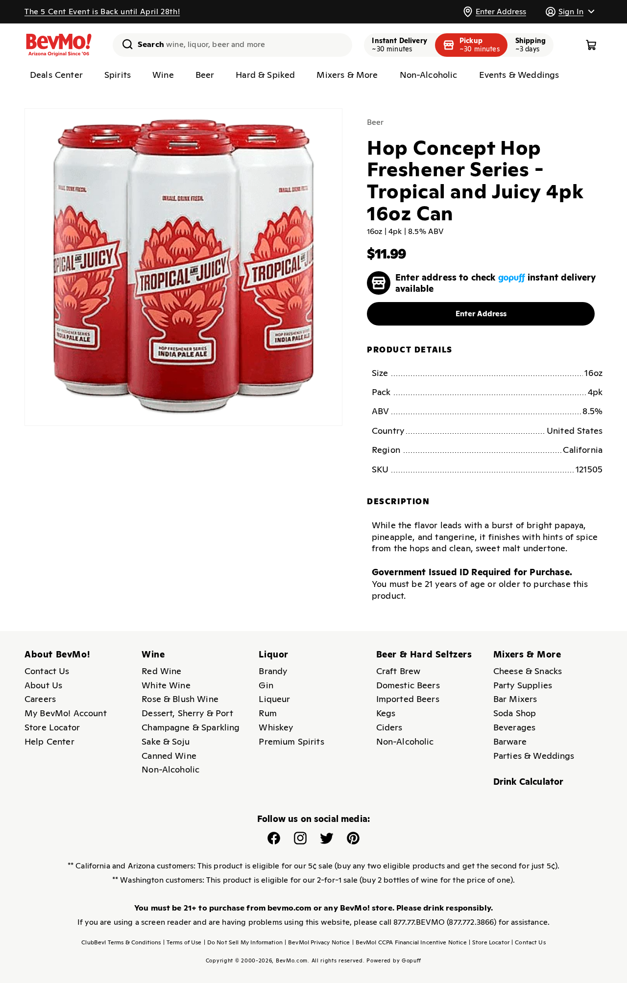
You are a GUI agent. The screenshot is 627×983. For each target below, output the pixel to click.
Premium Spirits (291, 741)
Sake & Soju (166, 741)
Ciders (389, 727)
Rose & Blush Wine (180, 698)
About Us (43, 685)
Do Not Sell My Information (243, 942)
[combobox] (232, 45)
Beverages (514, 727)
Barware (510, 741)
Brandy (273, 671)
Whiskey (276, 727)
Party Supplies (522, 685)
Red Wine (161, 671)
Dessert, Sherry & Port (187, 713)
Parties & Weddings (534, 755)
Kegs (386, 713)
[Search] (124, 44)
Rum (267, 713)
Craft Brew (398, 671)
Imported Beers (407, 698)
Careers (40, 698)
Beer (375, 122)
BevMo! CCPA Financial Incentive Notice (409, 942)
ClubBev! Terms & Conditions (121, 942)
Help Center (49, 741)
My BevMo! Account (65, 713)
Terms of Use (182, 942)
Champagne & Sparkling (191, 727)
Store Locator (52, 727)
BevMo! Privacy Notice (317, 942)
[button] (570, 11)
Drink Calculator (528, 781)
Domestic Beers (408, 685)
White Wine (166, 685)
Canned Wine (169, 755)
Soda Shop (514, 713)
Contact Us (47, 671)
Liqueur (274, 698)
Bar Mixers (515, 698)
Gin (266, 685)
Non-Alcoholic (170, 769)
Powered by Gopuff (393, 960)
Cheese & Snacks (527, 671)
